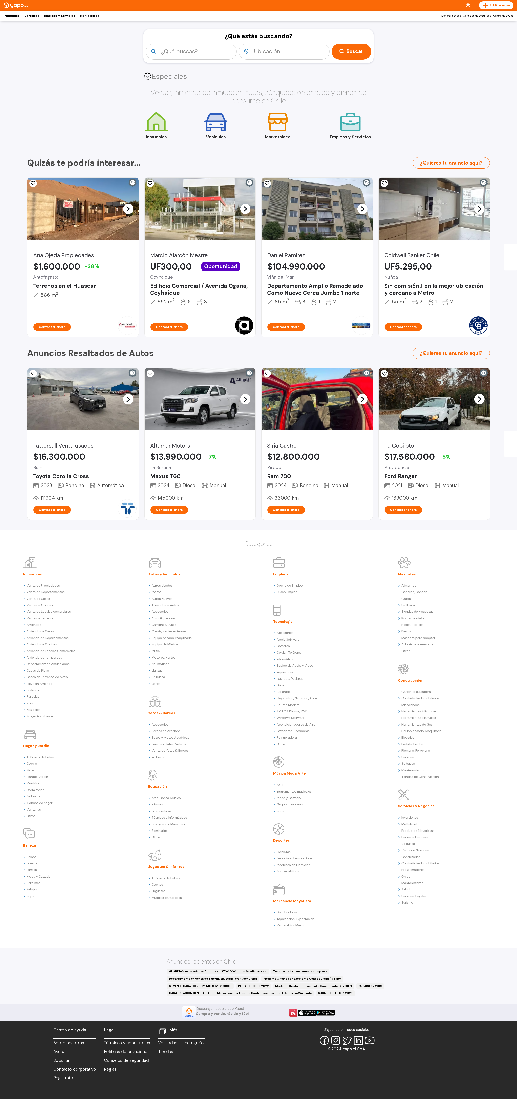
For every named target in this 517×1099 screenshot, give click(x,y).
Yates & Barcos (161, 713)
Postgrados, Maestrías (168, 824)
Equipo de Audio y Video (295, 665)
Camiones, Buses (164, 625)
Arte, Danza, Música (166, 798)
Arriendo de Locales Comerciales (51, 651)
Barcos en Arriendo (166, 731)
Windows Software (291, 718)
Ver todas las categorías (181, 1043)
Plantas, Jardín (37, 777)
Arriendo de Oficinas (42, 644)
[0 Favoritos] (33, 183)
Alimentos (408, 585)
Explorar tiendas (451, 15)
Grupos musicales (290, 804)
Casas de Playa (38, 670)
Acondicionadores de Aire (296, 724)
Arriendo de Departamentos (48, 638)
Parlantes (284, 692)
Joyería (32, 863)
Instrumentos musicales (294, 791)
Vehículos (31, 16)
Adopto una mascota (417, 644)
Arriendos (34, 625)
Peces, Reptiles (412, 625)
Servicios (408, 757)
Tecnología (283, 621)
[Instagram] (335, 1040)
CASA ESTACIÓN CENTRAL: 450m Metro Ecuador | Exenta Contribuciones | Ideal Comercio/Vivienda (240, 993)
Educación (157, 786)
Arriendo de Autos (165, 605)
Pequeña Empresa (414, 837)
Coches (157, 884)
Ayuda (59, 1051)
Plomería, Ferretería (415, 750)
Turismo (407, 902)
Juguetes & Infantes (166, 866)
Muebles (33, 783)
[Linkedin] (358, 1040)
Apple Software (288, 639)
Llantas (157, 670)
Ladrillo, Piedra (412, 744)
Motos (156, 592)
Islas (30, 703)
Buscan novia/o (412, 618)
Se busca (33, 796)
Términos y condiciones (127, 1043)
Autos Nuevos (162, 599)
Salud (405, 889)
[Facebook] (324, 1040)
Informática (285, 659)
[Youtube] (369, 1040)
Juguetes (158, 891)
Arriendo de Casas (40, 631)
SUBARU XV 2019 (370, 986)
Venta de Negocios (415, 850)
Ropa (30, 896)
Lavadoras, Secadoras (293, 731)
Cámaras (283, 646)
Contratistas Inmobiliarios (420, 698)
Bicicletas (284, 852)
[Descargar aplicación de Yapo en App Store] (307, 1013)
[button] (128, 209)
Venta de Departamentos (46, 592)
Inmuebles (11, 16)
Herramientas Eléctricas (419, 711)
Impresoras (285, 672)
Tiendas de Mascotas (417, 611)
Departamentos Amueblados (48, 664)
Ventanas (34, 809)
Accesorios (160, 611)
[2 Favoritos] (33, 373)
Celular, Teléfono (289, 652)
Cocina (32, 763)
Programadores (413, 870)
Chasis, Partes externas (169, 631)
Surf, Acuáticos (288, 871)
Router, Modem (288, 705)
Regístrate (63, 1078)
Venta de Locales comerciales (49, 611)
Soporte (61, 1060)
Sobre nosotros (68, 1043)
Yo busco (158, 757)
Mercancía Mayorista (292, 901)
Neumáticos (160, 664)
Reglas (110, 1069)
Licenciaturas (161, 811)
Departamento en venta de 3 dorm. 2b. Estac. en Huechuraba (213, 979)
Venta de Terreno (40, 618)
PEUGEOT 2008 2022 (253, 986)
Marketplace (89, 16)
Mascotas (407, 574)
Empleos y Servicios (59, 16)
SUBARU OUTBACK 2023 (335, 993)
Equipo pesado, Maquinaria (172, 638)
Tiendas (165, 1051)
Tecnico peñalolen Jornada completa (300, 971)
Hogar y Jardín (36, 745)
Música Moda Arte (289, 773)
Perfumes (33, 883)
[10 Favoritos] (267, 183)
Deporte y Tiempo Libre (294, 858)
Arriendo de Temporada (44, 657)
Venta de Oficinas (40, 605)
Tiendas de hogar (40, 803)
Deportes (281, 840)
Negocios (33, 710)
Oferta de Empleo (290, 585)
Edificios (33, 690)
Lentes (32, 870)
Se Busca (158, 677)
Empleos (280, 574)
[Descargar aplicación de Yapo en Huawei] (293, 1012)
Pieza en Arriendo (40, 684)
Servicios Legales (414, 896)
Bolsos (31, 857)
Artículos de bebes (166, 878)
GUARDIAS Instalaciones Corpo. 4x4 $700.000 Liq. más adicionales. (218, 971)
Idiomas (157, 804)
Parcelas (33, 696)
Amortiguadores (164, 618)
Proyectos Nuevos (40, 716)
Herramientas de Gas (417, 724)
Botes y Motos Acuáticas (170, 737)
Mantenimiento (412, 770)
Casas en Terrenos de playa (47, 677)
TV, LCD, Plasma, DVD (292, 711)
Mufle (156, 651)
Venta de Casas (38, 599)
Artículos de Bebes (41, 757)
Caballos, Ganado (414, 592)
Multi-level (409, 824)
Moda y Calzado (39, 876)
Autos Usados (162, 585)
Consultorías (410, 857)
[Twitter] (347, 1040)
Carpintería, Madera (416, 692)
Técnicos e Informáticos (169, 817)
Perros (406, 631)
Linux (280, 685)
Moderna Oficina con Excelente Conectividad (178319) (302, 979)
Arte (280, 785)
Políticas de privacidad (125, 1051)
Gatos (406, 599)
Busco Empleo (287, 592)
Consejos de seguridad (477, 15)
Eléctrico (408, 737)
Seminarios (160, 830)
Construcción (410, 680)
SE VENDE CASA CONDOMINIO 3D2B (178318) (200, 986)
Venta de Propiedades (43, 585)
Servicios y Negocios (416, 806)
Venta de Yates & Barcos (170, 750)
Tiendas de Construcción (420, 777)
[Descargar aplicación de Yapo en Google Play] (325, 1013)
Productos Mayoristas (417, 830)
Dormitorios (35, 790)
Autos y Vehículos (164, 574)
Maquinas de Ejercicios (293, 865)
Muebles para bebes (167, 898)
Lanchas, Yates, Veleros (169, 744)
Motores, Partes (163, 657)
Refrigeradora (287, 737)
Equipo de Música (165, 644)
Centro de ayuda (503, 15)
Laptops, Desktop (290, 678)
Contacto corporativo (74, 1069)
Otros (31, 816)
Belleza (29, 845)
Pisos (30, 770)
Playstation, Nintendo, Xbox (297, 698)
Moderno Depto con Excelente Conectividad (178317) (313, 986)
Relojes (32, 889)
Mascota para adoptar (418, 638)
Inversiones (409, 817)
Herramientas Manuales (418, 718)
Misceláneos (410, 705)
